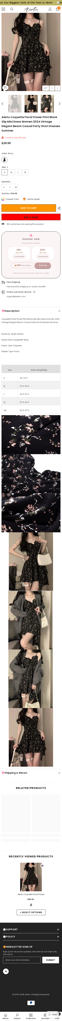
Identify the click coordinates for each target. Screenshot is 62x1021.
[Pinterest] (6, 971)
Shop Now (43, 265)
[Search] (12, 9)
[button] (52, 88)
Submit (50, 960)
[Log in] (50, 9)
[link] (16, 835)
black (31, 905)
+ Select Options (31, 912)
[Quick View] (42, 865)
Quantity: (6, 181)
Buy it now (31, 217)
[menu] (3, 9)
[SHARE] (58, 208)
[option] (31, 52)
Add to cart (29, 208)
